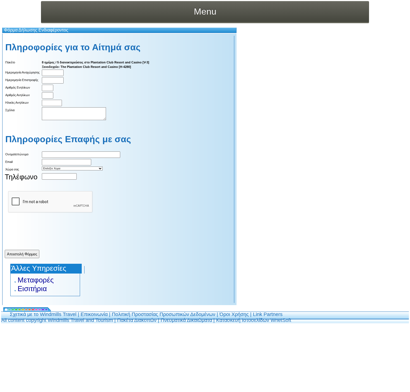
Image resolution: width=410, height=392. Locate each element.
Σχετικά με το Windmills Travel (43, 314)
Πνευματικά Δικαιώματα (186, 320)
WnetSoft (281, 320)
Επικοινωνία (94, 314)
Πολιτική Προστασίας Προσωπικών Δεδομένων (163, 314)
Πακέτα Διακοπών (136, 320)
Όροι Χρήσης (234, 314)
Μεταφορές (36, 280)
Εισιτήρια (32, 288)
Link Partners (268, 314)
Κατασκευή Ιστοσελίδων (243, 320)
